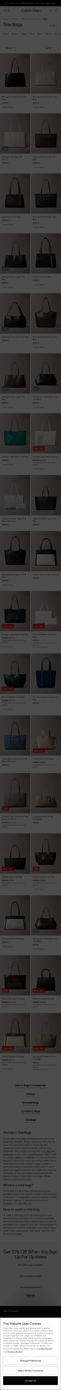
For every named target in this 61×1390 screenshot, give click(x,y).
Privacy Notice (15, 1351)
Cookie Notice (44, 1348)
